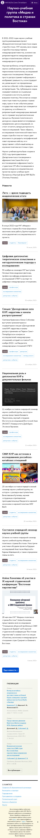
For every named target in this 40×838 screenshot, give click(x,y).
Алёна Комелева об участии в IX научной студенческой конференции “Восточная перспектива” (18, 582)
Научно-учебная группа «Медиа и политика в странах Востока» (20, 14)
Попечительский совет (9, 799)
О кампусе (7, 784)
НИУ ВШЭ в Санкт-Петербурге (16, 2)
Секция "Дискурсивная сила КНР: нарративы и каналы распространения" (18, 312)
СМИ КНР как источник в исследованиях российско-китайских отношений (17, 457)
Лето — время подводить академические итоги (16, 194)
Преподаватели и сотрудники (11, 796)
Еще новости (10, 670)
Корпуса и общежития (9, 802)
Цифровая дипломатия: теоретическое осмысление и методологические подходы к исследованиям (19, 260)
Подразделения (7, 793)
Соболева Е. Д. (23, 728)
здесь (14, 819)
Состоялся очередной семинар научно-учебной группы (19, 531)
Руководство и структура (10, 790)
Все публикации (14, 770)
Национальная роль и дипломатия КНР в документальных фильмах (16, 376)
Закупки (4, 805)
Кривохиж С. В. (12, 705)
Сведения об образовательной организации (16, 788)
